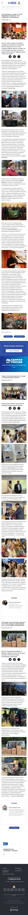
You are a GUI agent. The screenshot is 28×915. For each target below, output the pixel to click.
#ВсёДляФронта (14, 827)
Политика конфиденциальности (14, 900)
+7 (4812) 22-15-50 (14, 879)
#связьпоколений (19, 336)
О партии (4, 868)
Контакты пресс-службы (8, 874)
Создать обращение (14, 350)
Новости (18, 6)
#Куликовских (8, 336)
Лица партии (18, 868)
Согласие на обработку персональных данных (14, 903)
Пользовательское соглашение (14, 899)
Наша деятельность (11, 6)
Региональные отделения (5, 871)
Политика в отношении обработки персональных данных (14, 902)
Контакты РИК (18, 870)
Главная (3, 6)
